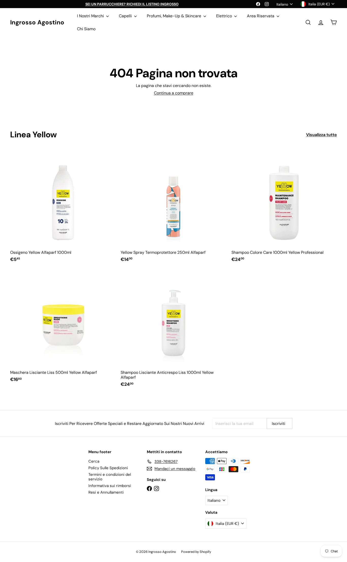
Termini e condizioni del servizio (109, 477)
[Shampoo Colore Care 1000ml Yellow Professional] (284, 209)
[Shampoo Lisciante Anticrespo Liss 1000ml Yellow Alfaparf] (173, 331)
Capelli (126, 16)
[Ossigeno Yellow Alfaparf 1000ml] (63, 209)
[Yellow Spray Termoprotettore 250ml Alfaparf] (173, 209)
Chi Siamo (86, 29)
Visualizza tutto (321, 134)
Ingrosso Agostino (37, 22)
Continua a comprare (173, 93)
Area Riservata (261, 16)
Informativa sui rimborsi (109, 485)
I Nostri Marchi (91, 16)
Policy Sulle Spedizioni (108, 467)
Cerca (93, 461)
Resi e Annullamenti (106, 492)
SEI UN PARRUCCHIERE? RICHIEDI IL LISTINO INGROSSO (132, 4)
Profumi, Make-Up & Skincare (174, 16)
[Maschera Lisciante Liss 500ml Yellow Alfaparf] (63, 329)
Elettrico (224, 16)
